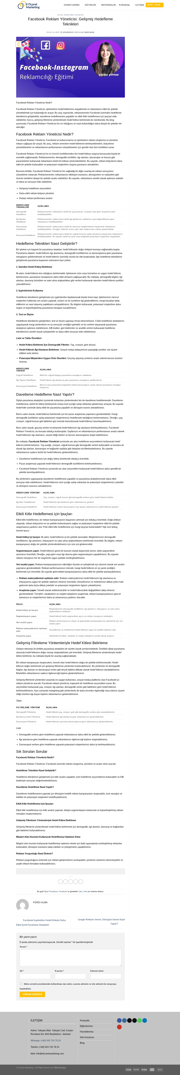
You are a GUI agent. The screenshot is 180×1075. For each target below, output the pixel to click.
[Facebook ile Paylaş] (60, 881)
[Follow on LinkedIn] (144, 1020)
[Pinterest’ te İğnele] (75, 881)
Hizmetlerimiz (72, 5)
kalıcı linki (83, 891)
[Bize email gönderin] (134, 1020)
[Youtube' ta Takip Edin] (119, 1027)
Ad (22, 971)
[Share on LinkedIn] (80, 881)
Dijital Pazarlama (65, 15)
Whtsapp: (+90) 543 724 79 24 (46, 1040)
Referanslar (108, 5)
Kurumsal (124, 5)
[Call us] (139, 1020)
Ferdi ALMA (78, 32)
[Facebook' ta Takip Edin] (119, 1020)
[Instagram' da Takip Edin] (124, 1020)
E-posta (59, 971)
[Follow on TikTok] (129, 1020)
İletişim (139, 5)
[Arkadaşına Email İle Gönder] (70, 881)
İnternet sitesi (97, 971)
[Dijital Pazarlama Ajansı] (28, 5)
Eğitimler (90, 5)
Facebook (79, 15)
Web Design (60, 1067)
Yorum (23, 947)
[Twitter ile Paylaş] (65, 881)
